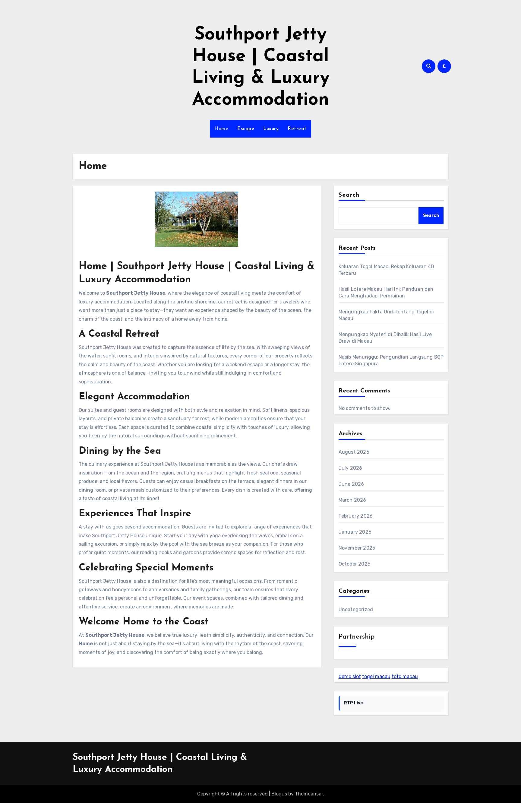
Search (349, 195)
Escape (245, 128)
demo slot (350, 676)
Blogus (279, 794)
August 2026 (354, 452)
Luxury (271, 128)
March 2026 (352, 500)
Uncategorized (356, 609)
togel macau (376, 676)
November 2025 (357, 548)
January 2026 (355, 532)
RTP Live (353, 703)
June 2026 (351, 484)
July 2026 (350, 468)
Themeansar (309, 794)
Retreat (297, 128)
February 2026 (356, 516)
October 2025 (354, 564)
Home (221, 128)
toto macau (405, 676)
